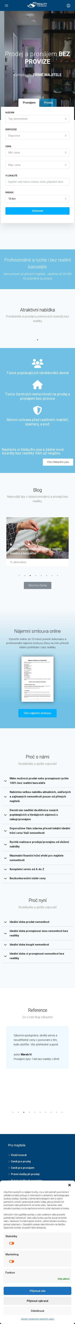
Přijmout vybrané (37, 1301)
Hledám (9, 112)
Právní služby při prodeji (25, 1174)
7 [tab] (52, 575)
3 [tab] (30, 575)
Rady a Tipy (37, 549)
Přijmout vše (38, 1291)
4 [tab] (36, 575)
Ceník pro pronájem (22, 1167)
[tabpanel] (37, 545)
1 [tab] (37, 340)
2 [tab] (25, 575)
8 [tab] (57, 575)
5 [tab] (41, 575)
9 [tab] (56, 1112)
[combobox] (37, 119)
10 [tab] (62, 1112)
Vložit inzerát (19, 1155)
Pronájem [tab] (29, 102)
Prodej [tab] (48, 102)
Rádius (9, 192)
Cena (8, 146)
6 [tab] (46, 575)
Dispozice (11, 129)
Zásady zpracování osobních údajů (37, 1319)
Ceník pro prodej (21, 1161)
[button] (58, 462)
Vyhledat (37, 210)
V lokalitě (11, 175)
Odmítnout (37, 1311)
